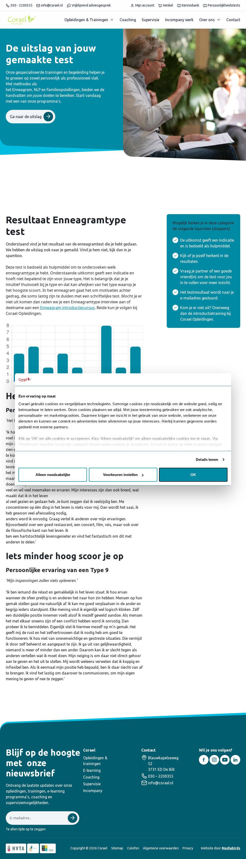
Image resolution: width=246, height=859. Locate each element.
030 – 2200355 (160, 776)
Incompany (92, 790)
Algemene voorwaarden (161, 848)
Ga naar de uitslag (26, 116)
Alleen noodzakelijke (53, 475)
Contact (233, 20)
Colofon (133, 848)
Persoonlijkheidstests (224, 5)
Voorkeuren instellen (120, 475)
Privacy (188, 848)
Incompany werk (179, 20)
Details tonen (207, 459)
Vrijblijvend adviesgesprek (91, 5)
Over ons (207, 20)
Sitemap (117, 848)
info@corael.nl (52, 5)
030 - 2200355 (21, 5)
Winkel (168, 5)
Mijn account (144, 5)
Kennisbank (190, 5)
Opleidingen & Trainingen (86, 20)
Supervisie (150, 20)
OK (193, 475)
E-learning (92, 770)
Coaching (128, 20)
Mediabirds (231, 848)
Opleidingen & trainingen (95, 761)
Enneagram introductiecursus (67, 307)
